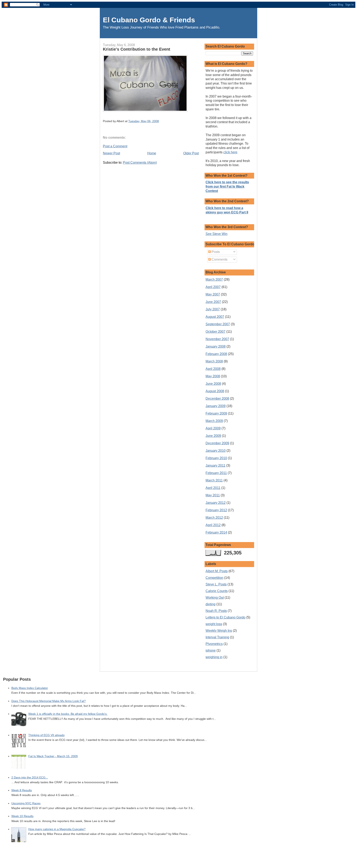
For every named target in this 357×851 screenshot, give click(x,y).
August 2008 (215, 391)
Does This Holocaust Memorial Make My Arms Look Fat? (48, 701)
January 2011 (215, 465)
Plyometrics (214, 644)
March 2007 (214, 279)
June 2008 (213, 383)
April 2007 (213, 287)
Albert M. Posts (217, 571)
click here (230, 152)
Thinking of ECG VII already (46, 735)
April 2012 (213, 525)
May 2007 (213, 294)
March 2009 (214, 421)
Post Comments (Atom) (140, 162)
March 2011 (214, 480)
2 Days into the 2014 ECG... (29, 777)
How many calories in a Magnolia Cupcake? (57, 829)
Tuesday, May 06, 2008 (143, 121)
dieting (210, 604)
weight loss (214, 624)
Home (151, 153)
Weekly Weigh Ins (219, 630)
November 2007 (217, 339)
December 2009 (217, 443)
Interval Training (217, 637)
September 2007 (218, 324)
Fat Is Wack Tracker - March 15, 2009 (53, 756)
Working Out (215, 597)
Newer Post (111, 153)
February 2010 (216, 458)
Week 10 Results (22, 816)
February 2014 (216, 532)
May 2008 (213, 376)
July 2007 (213, 309)
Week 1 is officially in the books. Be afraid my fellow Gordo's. (67, 713)
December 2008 (217, 398)
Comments (219, 259)
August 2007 (215, 316)
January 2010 (216, 450)
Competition (214, 577)
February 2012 (216, 510)
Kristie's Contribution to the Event (136, 49)
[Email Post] (160, 121)
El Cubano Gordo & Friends (149, 20)
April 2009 (213, 428)
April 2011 (213, 488)
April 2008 (213, 369)
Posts (215, 252)
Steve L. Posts (216, 584)
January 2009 (216, 406)
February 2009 (216, 413)
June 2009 (213, 435)
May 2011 (213, 495)
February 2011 (216, 473)
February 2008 (216, 354)
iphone (211, 650)
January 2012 (216, 502)
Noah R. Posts (216, 611)
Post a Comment (115, 146)
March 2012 (214, 517)
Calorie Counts (217, 591)
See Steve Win (216, 234)
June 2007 (213, 302)
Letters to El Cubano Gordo (225, 617)
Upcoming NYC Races (25, 803)
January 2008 (216, 346)
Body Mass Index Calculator (29, 688)
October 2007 (215, 331)
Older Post (191, 153)
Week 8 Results (21, 790)
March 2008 (214, 361)
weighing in (214, 657)
